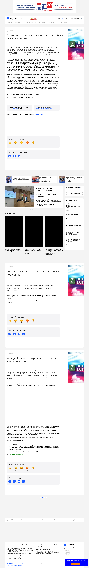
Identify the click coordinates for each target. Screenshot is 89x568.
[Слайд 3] (34, 209)
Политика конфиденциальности (14, 565)
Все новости (74, 248)
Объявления (67, 520)
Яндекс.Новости (39, 114)
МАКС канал (24, 120)
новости (10, 30)
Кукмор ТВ (10, 22)
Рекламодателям (40, 22)
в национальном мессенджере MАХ (45, 108)
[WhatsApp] (23, 334)
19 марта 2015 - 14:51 (11, 42)
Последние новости (27, 22)
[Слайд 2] (32, 209)
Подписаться (75, 564)
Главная (17, 22)
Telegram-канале (13, 108)
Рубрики (66, 22)
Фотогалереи (51, 22)
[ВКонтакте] (9, 156)
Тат (66, 18)
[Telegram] (19, 156)
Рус (59, 18)
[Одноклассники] (14, 156)
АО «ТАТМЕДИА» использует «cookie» (15, 563)
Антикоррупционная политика (14, 562)
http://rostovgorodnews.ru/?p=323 (16, 454)
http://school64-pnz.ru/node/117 (16, 307)
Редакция (59, 22)
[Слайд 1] (30, 209)
